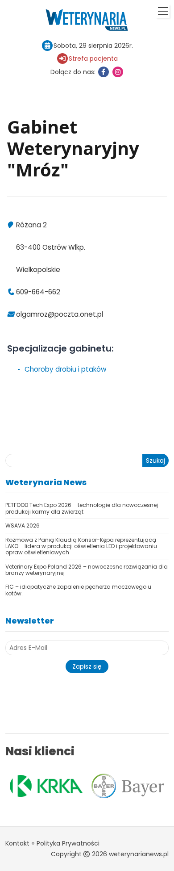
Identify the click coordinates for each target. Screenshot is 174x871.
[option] (46, 786)
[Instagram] (118, 71)
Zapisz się (87, 666)
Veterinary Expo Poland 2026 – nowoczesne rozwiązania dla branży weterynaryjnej (86, 570)
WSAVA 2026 (22, 525)
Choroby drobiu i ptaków (65, 369)
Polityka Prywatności (68, 843)
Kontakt (17, 843)
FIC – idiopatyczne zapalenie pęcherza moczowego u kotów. (78, 590)
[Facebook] (103, 71)
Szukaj (155, 460)
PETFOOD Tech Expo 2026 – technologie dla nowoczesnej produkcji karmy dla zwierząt (81, 508)
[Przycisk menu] (163, 11)
